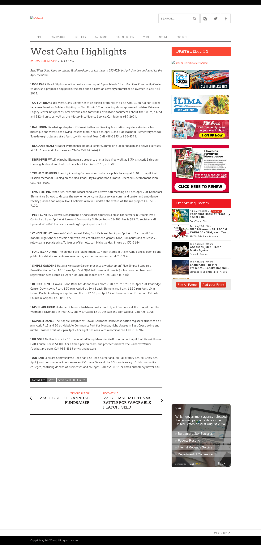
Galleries (80, 37)
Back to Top (220, 532)
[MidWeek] (80, 18)
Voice (146, 37)
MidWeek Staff (43, 61)
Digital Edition (125, 37)
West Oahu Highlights (71, 380)
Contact (182, 37)
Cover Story (58, 37)
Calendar (101, 37)
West (52, 380)
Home (38, 37)
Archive (163, 37)
